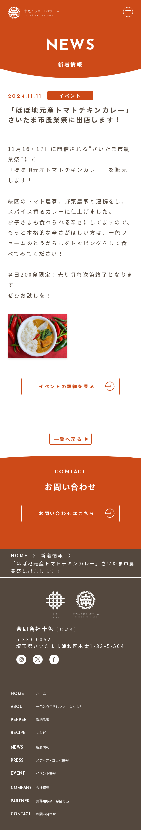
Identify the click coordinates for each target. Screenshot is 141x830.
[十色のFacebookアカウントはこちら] (54, 659)
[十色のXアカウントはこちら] (38, 659)
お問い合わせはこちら (67, 513)
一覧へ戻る (68, 439)
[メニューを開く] (128, 12)
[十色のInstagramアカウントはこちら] (21, 659)
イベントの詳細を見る (67, 386)
